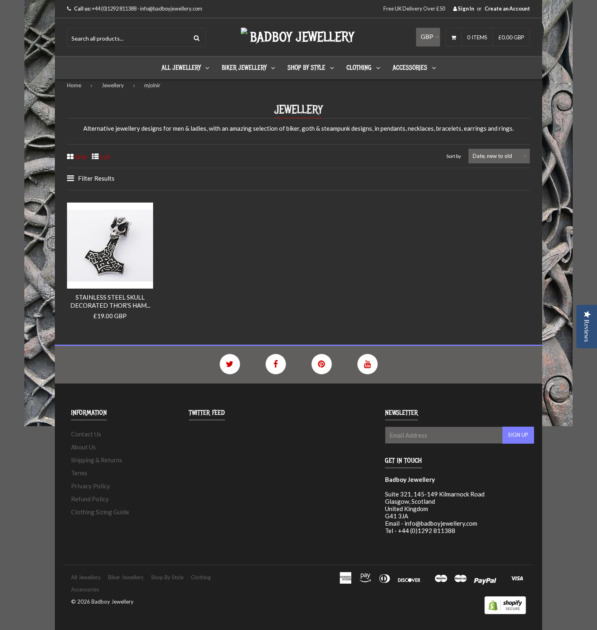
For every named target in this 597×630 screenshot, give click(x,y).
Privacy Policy (90, 486)
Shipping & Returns (96, 460)
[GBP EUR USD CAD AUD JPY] (428, 37)
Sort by (453, 156)
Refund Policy (90, 499)
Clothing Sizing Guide (100, 512)
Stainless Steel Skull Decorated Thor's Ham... (110, 301)
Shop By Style (306, 68)
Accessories (410, 68)
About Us (83, 447)
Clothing (359, 68)
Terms (79, 473)
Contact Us (86, 434)
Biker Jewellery (244, 68)
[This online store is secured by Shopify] (505, 611)
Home (74, 85)
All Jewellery (181, 68)
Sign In (465, 8)
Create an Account (507, 8)
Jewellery (113, 85)
